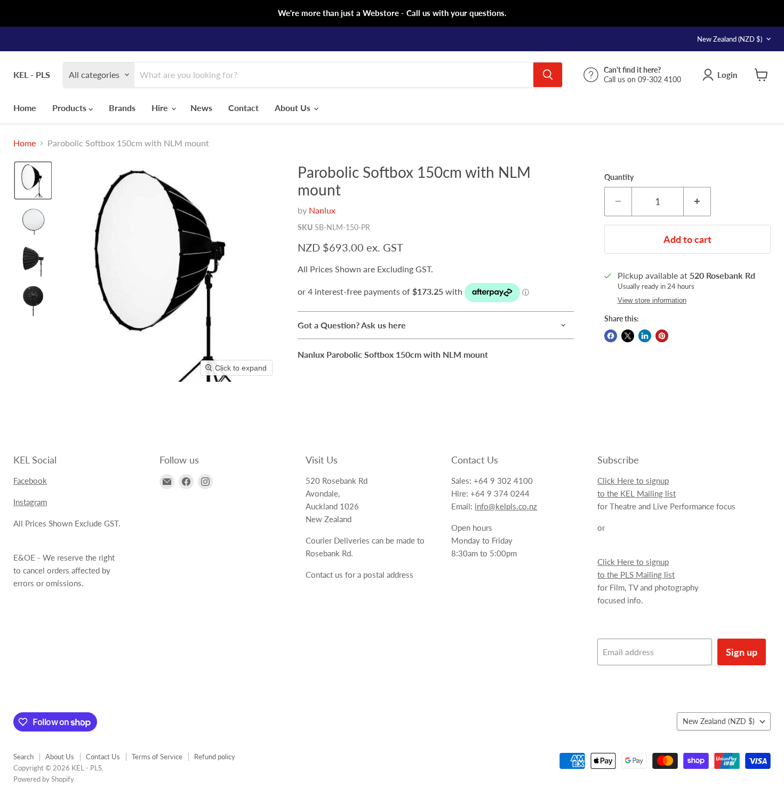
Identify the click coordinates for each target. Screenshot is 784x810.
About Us (294, 108)
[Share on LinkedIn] (644, 335)
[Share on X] (627, 335)
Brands (122, 108)
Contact (243, 108)
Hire (160, 108)
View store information (652, 300)
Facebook (30, 480)
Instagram (30, 502)
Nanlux (322, 210)
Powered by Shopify (43, 779)
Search (23, 756)
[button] (33, 180)
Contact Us (103, 756)
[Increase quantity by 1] (697, 201)
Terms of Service (157, 756)
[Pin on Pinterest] (661, 335)
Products (70, 108)
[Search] (547, 74)
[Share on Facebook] (610, 335)
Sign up (741, 652)
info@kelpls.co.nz (506, 506)
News (201, 108)
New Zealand (729, 39)
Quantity (619, 177)
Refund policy (214, 756)
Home (24, 108)
